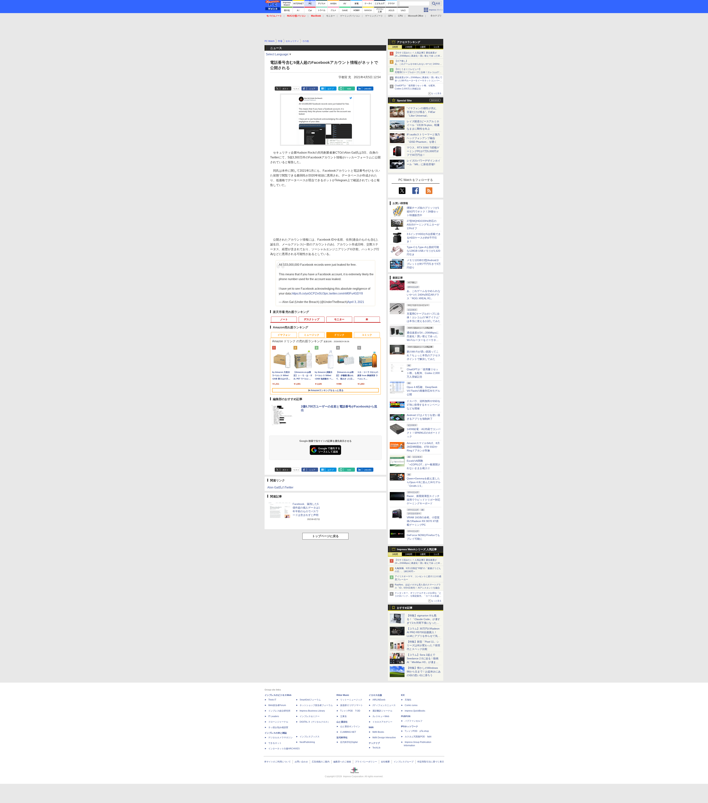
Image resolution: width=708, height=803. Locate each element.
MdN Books (378, 732)
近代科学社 (342, 737)
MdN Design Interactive (384, 737)
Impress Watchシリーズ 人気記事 (417, 549)
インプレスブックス (310, 736)
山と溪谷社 (342, 722)
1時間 (395, 47)
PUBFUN (405, 716)
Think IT (272, 699)
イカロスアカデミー (382, 722)
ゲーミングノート (374, 16)
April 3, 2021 (356, 301)
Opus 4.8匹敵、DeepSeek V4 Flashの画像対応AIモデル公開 (423, 391)
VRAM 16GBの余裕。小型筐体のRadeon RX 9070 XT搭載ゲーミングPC (423, 521)
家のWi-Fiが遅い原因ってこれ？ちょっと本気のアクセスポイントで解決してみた (423, 355)
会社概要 (385, 761)
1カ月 (436, 47)
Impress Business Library (312, 711)
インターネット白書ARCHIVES (284, 748)
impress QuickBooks (415, 711)
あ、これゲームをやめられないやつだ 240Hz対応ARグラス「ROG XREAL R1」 (423, 294)
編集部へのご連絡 (342, 761)
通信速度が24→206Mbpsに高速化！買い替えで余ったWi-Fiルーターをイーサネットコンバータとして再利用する (418, 80)
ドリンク (339, 334)
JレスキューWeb (380, 716)
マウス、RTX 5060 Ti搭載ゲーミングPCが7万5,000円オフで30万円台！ (423, 151)
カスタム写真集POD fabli (418, 736)
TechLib (376, 747)
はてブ (331, 89)
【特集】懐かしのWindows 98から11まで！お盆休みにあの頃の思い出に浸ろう (424, 671)
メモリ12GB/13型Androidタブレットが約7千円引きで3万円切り (424, 264)
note (349, 89)
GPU (390, 16)
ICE (403, 695)
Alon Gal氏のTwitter (280, 487)
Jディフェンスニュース (384, 705)
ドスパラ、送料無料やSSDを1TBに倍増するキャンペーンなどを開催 (423, 405)
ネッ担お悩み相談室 (278, 727)
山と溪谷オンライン (350, 726)
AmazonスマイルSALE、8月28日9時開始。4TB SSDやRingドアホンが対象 (423, 447)
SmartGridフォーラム (310, 699)
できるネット (275, 743)
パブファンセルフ (413, 721)
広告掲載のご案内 (320, 761)
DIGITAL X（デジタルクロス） (315, 722)
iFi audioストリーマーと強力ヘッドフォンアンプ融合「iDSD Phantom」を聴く (423, 138)
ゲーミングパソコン (350, 16)
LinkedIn (367, 89)
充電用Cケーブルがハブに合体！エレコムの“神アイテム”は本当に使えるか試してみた (423, 317)
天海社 (408, 699)
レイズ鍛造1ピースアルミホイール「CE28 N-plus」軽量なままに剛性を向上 (423, 125)
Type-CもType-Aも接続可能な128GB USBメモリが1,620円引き (423, 251)
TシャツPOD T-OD (350, 711)
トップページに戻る (325, 536)
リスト (296, 89)
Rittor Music (342, 695)
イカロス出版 (375, 695)
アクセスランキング (408, 42)
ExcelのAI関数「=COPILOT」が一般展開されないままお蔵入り (423, 464)
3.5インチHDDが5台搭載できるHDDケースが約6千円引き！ (424, 238)
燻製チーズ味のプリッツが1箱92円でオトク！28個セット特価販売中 (423, 211)
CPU (400, 16)
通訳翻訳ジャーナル (382, 711)
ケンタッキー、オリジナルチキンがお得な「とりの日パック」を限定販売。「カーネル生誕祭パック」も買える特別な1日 (418, 596)
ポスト (285, 89)
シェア (312, 89)
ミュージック (311, 334)
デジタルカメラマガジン (280, 737)
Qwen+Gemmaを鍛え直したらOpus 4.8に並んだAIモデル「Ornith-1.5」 (423, 482)
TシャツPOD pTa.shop (417, 731)
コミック (367, 334)
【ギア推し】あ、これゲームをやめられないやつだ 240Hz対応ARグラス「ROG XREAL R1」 (418, 64)
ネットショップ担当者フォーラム (316, 705)
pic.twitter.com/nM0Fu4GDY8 (344, 293)
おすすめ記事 (404, 607)
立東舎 (343, 716)
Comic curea (411, 705)
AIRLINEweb (378, 699)
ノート (284, 319)
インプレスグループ (404, 761)
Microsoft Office (415, 16)
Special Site (404, 100)
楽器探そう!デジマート (351, 705)
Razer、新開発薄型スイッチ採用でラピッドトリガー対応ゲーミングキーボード (423, 500)
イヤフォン (283, 334)
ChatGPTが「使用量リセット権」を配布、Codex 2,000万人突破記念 (423, 373)
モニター (330, 16)
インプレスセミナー (310, 716)
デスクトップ (311, 319)
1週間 (423, 47)
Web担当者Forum (277, 705)
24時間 (408, 47)
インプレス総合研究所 (279, 711)
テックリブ (374, 743)
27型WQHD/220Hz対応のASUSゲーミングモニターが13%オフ (423, 224)
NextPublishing (307, 742)
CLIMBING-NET (348, 732)
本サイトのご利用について (277, 761)
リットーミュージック (351, 699)
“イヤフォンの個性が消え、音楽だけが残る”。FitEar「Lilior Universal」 (423, 112)
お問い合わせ (301, 761)
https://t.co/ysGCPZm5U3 (308, 293)
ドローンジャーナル (278, 722)
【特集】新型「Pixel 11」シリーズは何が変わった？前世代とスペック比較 (423, 645)
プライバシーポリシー (366, 761)
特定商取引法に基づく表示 (430, 761)
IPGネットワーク (409, 726)
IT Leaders (273, 716)
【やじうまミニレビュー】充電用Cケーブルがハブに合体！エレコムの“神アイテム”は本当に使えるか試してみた (418, 72)
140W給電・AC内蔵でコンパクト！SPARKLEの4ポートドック (423, 433)
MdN (371, 727)
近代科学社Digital (349, 742)
